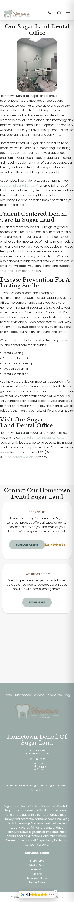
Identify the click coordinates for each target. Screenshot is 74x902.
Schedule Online (27, 544)
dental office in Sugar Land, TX (43, 437)
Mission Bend (37, 865)
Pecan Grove (37, 882)
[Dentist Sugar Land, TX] (17, 18)
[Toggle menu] (68, 14)
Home (8, 695)
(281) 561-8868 (55, 544)
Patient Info (54, 695)
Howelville (37, 869)
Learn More (37, 602)
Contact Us (37, 790)
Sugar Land (37, 861)
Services (38, 695)
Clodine (37, 874)
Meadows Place (37, 878)
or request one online (23, 457)
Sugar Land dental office (17, 186)
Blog (67, 695)
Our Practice (22, 695)
